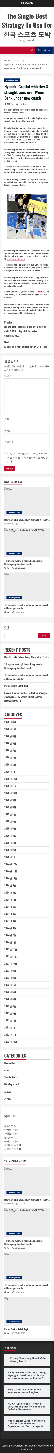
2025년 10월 (10, 793)
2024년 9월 (10, 885)
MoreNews (44, 1445)
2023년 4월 (10, 1006)
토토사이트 (10, 1125)
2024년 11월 (10, 871)
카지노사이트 (11, 1129)
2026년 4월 (10, 750)
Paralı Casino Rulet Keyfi (16, 686)
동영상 (47, 50)
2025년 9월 (10, 800)
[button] (4, 50)
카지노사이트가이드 (16, 259)
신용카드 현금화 (12, 1149)
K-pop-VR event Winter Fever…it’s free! (25, 344)
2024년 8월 (10, 892)
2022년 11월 (10, 1034)
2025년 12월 (10, 779)
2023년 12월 (10, 949)
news (6, 1070)
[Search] (32, 50)
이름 (7, 418)
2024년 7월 (10, 899)
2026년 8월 (10, 722)
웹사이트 (9, 442)
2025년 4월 (10, 835)
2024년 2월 (10, 935)
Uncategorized (12, 80)
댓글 (7, 375)
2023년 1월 (10, 1027)
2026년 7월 (10, 729)
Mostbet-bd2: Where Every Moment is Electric (27, 520)
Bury (8, 523)
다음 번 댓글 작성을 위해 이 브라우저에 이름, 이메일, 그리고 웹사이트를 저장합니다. (27, 457)
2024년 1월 (10, 942)
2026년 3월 (10, 757)
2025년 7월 (10, 814)
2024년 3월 (10, 928)
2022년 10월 (10, 1042)
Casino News (10, 1063)
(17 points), (40, 291)
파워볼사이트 (11, 1133)
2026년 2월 (10, 764)
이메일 (8, 430)
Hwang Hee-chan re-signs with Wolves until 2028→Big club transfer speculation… (25, 329)
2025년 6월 (10, 821)
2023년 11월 (10, 956)
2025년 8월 (10, 807)
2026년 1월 (10, 771)
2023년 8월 (10, 978)
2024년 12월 (10, 864)
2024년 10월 (10, 878)
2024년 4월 (10, 921)
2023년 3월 (10, 1013)
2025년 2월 (10, 850)
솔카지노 (9, 104)
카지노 (7, 1098)
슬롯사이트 (10, 1137)
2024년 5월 (10, 913)
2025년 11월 (10, 786)
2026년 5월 (10, 743)
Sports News (10, 1077)
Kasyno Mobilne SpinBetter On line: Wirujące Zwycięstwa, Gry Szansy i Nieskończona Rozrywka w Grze (25, 697)
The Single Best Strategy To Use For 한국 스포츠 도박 (27, 24)
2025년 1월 (10, 857)
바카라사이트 (11, 1141)
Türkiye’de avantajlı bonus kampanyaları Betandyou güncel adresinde (23, 562)
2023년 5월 (10, 999)
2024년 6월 (10, 906)
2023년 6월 (10, 992)
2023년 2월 (10, 1020)
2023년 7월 (10, 985)
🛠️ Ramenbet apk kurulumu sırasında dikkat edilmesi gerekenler (26, 606)
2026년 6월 (10, 736)
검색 (6, 627)
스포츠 (7, 1091)
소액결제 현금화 (12, 1145)
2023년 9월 (10, 970)
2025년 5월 (10, 828)
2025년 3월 (10, 842)
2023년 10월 (10, 963)
